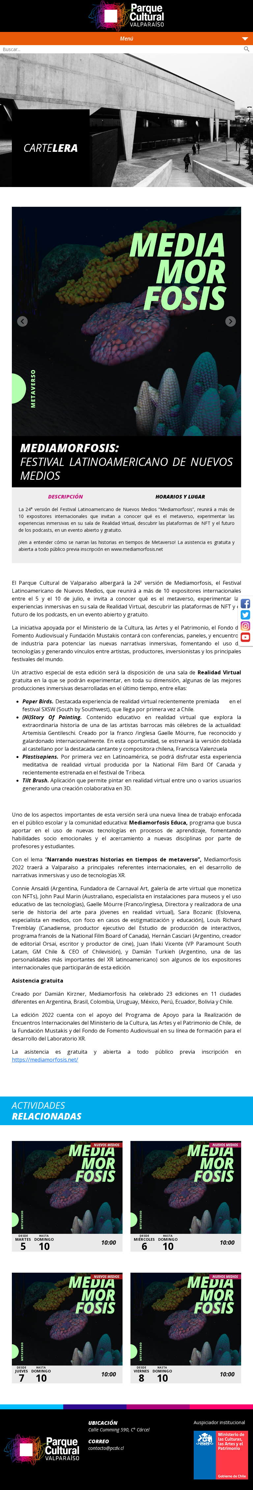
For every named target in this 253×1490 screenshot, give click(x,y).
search (246, 49)
